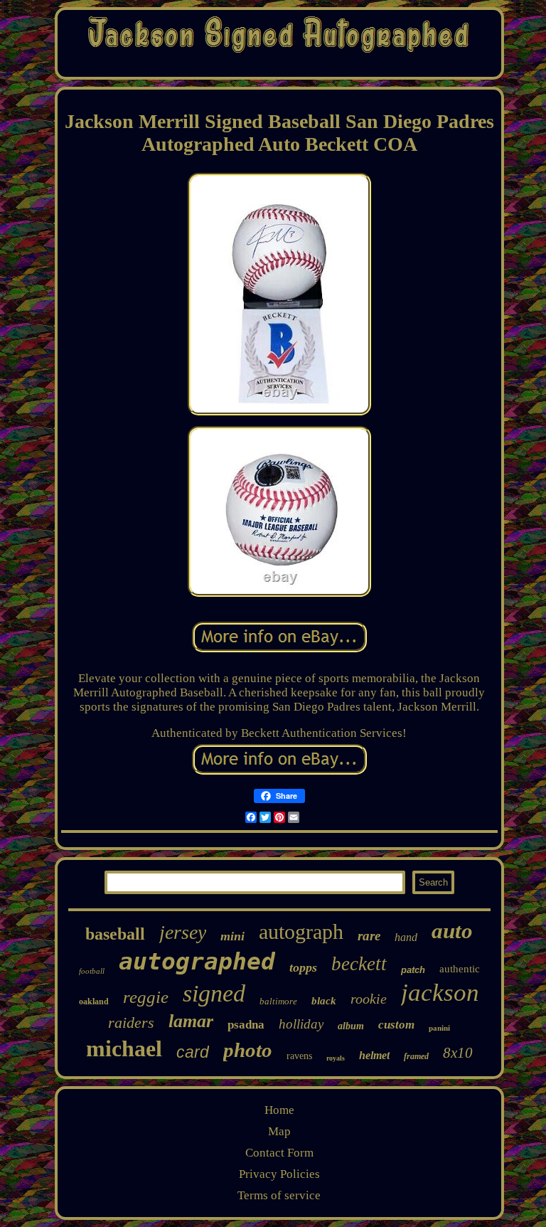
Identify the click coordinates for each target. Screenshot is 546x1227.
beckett (359, 963)
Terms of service (279, 1195)
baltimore (278, 1001)
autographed (197, 961)
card (192, 1052)
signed (214, 993)
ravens (299, 1056)
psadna (246, 1024)
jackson (440, 992)
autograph (301, 931)
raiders (131, 1022)
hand (406, 937)
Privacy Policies (279, 1174)
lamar (190, 1021)
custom (396, 1024)
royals (335, 1058)
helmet (374, 1055)
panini (439, 1028)
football (92, 971)
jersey (182, 932)
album (351, 1026)
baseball (115, 934)
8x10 (458, 1052)
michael (124, 1048)
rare (369, 935)
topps (303, 967)
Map (279, 1131)
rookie (368, 998)
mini (232, 936)
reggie (145, 996)
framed (416, 1056)
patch (413, 970)
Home (279, 1110)
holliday (301, 1023)
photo (247, 1050)
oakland (94, 1001)
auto (452, 930)
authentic (459, 968)
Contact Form (279, 1152)
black (323, 1000)
